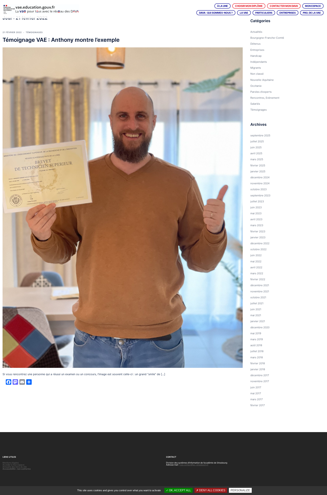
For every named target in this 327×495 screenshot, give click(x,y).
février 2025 (257, 165)
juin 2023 (256, 207)
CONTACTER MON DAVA (284, 5)
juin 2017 (255, 387)
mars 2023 (256, 225)
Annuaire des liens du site (15, 467)
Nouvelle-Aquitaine (262, 79)
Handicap (256, 55)
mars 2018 (256, 357)
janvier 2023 (258, 237)
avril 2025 (256, 153)
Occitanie (256, 85)
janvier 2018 (257, 369)
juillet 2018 (256, 351)
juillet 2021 (256, 303)
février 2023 (257, 231)
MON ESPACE (313, 5)
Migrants (255, 67)
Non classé (257, 73)
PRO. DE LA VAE (312, 12)
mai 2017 (255, 393)
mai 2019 (255, 333)
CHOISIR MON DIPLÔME (249, 5)
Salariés (255, 103)
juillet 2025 (257, 141)
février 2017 (257, 405)
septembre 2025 (260, 135)
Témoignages (34, 32)
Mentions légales (11, 462)
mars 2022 (256, 273)
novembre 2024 (260, 183)
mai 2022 (255, 261)
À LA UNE (222, 5)
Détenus (255, 43)
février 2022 (257, 279)
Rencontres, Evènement (264, 97)
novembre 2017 (259, 381)
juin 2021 (255, 309)
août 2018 (256, 345)
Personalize (240, 490)
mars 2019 (256, 339)
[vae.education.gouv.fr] (41, 9)
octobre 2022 (258, 249)
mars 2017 (256, 399)
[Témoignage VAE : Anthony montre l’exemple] (123, 207)
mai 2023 (256, 213)
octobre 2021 (258, 297)
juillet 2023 (257, 201)
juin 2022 (256, 255)
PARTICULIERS (263, 12)
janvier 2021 (257, 321)
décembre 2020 (259, 327)
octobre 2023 (258, 189)
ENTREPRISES (287, 12)
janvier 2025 (257, 171)
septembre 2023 (260, 195)
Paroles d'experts (261, 91)
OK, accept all (179, 490)
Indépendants (258, 61)
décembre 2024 (260, 177)
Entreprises (257, 49)
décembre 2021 (259, 285)
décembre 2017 (259, 375)
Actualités (256, 31)
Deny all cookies (211, 490)
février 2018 (257, 363)
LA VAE (244, 12)
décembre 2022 (259, 243)
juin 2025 (256, 147)
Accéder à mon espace (13, 464)
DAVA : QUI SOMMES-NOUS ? (216, 12)
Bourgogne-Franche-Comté (267, 37)
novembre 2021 (259, 291)
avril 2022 (256, 267)
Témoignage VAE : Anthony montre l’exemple (61, 39)
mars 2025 (256, 159)
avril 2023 (256, 219)
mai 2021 (255, 315)
